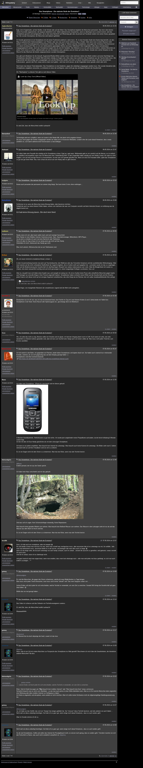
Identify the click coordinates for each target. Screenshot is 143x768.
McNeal (4, 255)
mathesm (5, 231)
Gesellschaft (60, 13)
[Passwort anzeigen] (136, 23)
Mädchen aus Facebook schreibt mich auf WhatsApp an (129, 45)
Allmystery (10, 3)
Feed (79, 13)
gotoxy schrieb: (25, 682)
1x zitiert (107, 130)
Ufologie (96, 7)
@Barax (19, 464)
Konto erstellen (130, 34)
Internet (54, 13)
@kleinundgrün (21, 575)
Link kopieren (6, 50)
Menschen (5, 7)
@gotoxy (19, 649)
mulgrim (5, 180)
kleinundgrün (6, 460)
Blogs (48, 3)
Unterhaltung (127, 7)
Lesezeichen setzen (8, 53)
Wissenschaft (17, 7)
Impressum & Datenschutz (9, 762)
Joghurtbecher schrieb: (28, 281)
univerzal (5, 599)
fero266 (4, 540)
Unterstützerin (8, 316)
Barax (4, 380)
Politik (28, 7)
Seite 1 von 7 (6, 22)
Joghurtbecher (7, 26)
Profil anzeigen (6, 46)
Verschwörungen (72, 7)
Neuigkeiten (100, 3)
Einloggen (130, 27)
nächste (112, 22)
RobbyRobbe (6, 200)
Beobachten (63, 17)
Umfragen (115, 7)
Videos (58, 3)
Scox (3, 333)
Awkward (5, 149)
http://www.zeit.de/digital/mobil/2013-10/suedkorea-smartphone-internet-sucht (43, 359)
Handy (67, 13)
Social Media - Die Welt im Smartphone (129, 71)
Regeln (20, 762)
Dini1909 (5, 296)
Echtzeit (24, 3)
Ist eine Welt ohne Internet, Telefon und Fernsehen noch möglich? (130, 79)
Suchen (82, 17)
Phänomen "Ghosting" (128, 53)
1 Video (54, 17)
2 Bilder (45, 17)
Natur (105, 7)
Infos (90, 17)
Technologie (86, 7)
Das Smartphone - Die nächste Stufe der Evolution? (130, 87)
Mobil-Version (27, 762)
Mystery (36, 7)
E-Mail (84, 13)
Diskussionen (37, 3)
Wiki (89, 3)
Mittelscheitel (6, 349)
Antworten (74, 17)
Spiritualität (59, 7)
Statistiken (69, 3)
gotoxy (4, 571)
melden (114, 130)
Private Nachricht (7, 48)
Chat (80, 3)
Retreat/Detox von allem (128, 65)
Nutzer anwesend (129, 12)
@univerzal (20, 634)
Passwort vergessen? (129, 31)
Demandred (6, 134)
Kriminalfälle (47, 7)
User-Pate (7, 314)
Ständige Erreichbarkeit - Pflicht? (128, 59)
